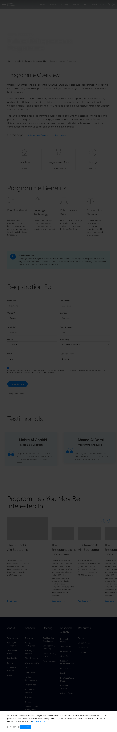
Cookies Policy (38, 721)
